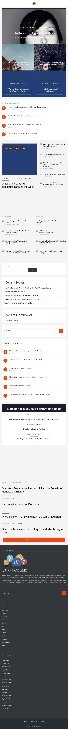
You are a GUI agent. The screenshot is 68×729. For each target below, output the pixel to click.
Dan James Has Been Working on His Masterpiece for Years (16, 242)
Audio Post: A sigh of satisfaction (50, 90)
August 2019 (5, 686)
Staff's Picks (48, 168)
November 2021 (6, 666)
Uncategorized (6, 642)
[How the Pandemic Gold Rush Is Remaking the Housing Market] (3, 231)
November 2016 (6, 705)
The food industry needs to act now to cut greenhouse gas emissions (52, 231)
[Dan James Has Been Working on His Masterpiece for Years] (3, 241)
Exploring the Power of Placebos (15, 292)
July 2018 (4, 702)
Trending (45, 244)
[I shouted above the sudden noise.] (41, 154)
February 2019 (6, 692)
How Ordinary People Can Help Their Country (50, 252)
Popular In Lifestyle (15, 148)
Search (7, 267)
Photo (39, 27)
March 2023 (5, 660)
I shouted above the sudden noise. (55, 154)
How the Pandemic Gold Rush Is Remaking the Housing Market (18, 231)
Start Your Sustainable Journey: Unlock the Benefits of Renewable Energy (28, 288)
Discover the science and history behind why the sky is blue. (23, 299)
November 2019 (6, 682)
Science (20, 482)
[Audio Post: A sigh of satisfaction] (41, 174)
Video (50, 148)
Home (25, 721)
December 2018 (6, 695)
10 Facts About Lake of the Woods (34, 33)
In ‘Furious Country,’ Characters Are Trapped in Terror (18, 90)
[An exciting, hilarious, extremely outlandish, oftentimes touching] (37, 241)
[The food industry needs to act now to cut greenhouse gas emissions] (37, 231)
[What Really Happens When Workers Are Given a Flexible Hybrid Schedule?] (41, 163)
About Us (34, 721)
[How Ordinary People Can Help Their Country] (37, 251)
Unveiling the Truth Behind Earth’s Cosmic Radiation (49, 221)
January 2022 (6, 663)
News (50, 176)
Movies (42, 168)
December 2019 (6, 679)
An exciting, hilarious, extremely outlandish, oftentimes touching (52, 242)
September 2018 (6, 699)
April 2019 (5, 689)
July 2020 (4, 676)
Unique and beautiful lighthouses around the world (50, 63)
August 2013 (5, 708)
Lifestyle (21, 178)
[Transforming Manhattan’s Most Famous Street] (3, 221)
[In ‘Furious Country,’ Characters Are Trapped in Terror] (41, 144)
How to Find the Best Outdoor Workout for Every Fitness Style (53, 183)
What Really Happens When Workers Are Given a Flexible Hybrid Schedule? (54, 164)
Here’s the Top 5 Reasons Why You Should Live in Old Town (18, 63)
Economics (8, 224)
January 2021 (6, 673)
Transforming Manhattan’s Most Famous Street (17, 221)
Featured (34, 27)
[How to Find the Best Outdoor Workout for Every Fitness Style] (41, 183)
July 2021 (4, 670)
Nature (38, 224)
